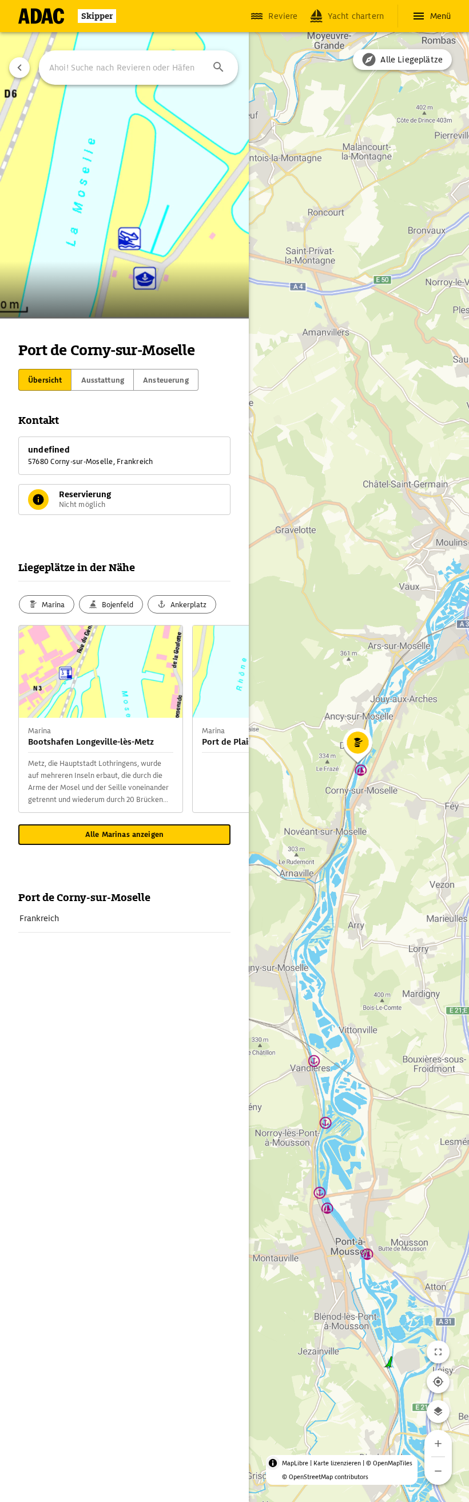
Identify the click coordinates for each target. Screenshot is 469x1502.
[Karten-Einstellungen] (438, 1411)
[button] (218, 67)
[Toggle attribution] (273, 1463)
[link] (124, 918)
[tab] (44, 380)
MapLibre (295, 1463)
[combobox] (138, 67)
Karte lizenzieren (337, 1463)
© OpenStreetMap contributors (325, 1477)
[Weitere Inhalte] (226, 719)
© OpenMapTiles (389, 1463)
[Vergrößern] (438, 1443)
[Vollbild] (438, 1351)
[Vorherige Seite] (19, 67)
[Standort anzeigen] (438, 1381)
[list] (124, 919)
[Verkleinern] (438, 1471)
